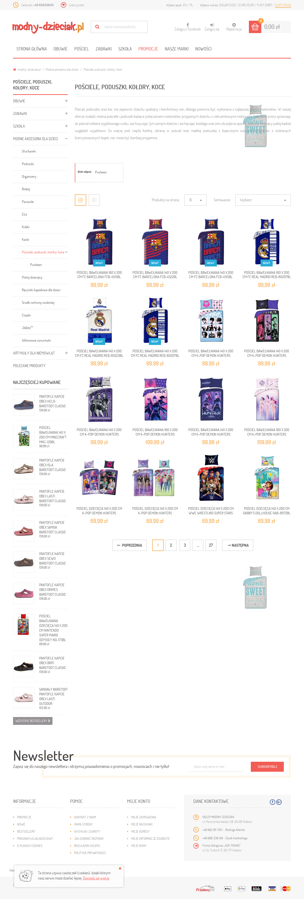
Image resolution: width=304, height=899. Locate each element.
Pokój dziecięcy (32, 277)
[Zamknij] (120, 868)
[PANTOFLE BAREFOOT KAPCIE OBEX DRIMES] (23, 593)
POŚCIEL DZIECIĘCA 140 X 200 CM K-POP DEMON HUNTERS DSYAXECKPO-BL (99, 513)
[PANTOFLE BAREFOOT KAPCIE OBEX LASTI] (23, 500)
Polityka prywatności (90, 852)
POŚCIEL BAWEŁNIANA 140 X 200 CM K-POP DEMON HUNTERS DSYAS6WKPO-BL (266, 355)
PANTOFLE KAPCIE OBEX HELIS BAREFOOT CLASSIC (52, 401)
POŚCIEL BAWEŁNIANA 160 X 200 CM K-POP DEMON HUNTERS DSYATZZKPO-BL (266, 434)
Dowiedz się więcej (96, 877)
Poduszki (28, 163)
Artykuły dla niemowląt (34, 352)
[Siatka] (80, 200)
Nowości (203, 49)
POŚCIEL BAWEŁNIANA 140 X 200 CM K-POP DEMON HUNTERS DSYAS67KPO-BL (210, 355)
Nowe (21, 824)
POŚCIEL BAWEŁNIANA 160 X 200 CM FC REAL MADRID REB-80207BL (266, 274)
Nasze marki (177, 49)
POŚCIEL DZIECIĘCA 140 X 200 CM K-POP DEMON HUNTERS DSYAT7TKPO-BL (155, 513)
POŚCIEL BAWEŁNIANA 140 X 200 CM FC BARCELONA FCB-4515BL (210, 274)
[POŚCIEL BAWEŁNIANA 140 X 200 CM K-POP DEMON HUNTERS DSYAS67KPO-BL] (210, 320)
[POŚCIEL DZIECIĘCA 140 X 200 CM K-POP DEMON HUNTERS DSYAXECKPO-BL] (99, 478)
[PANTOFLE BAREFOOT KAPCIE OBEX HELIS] (23, 405)
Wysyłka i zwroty (87, 831)
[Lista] (94, 200)
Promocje (148, 49)
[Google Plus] (279, 802)
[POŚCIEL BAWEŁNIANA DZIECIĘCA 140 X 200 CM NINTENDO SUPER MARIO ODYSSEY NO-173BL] (23, 624)
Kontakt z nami (85, 817)
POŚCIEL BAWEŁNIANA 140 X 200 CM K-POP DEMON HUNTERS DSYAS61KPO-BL (99, 434)
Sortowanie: (222, 199)
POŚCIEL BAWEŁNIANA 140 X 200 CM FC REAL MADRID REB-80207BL (155, 353)
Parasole (28, 201)
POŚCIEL (81, 49)
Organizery (29, 176)
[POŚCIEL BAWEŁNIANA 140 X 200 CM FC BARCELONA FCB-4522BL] (155, 242)
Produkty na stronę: (166, 199)
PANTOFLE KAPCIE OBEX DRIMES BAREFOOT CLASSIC (52, 589)
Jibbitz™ (27, 327)
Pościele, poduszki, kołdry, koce (43, 252)
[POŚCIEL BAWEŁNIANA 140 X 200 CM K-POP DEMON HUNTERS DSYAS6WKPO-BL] (266, 320)
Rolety (26, 189)
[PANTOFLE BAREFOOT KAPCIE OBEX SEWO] (23, 562)
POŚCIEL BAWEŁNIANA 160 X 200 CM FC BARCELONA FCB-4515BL (99, 274)
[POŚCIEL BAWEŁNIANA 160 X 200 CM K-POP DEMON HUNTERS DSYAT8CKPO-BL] (155, 399)
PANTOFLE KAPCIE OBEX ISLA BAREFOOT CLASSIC (52, 465)
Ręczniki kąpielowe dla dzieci (41, 289)
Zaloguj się (211, 28)
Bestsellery (26, 831)
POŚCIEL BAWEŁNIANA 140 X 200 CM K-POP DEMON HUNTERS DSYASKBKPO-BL (210, 434)
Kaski (25, 239)
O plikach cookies (30, 845)
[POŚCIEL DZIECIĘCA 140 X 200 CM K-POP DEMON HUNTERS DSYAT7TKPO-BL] (155, 478)
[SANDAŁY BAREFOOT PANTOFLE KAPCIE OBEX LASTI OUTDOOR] (23, 697)
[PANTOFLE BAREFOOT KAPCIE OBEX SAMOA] (23, 531)
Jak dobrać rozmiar (88, 838)
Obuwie (60, 49)
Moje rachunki (141, 824)
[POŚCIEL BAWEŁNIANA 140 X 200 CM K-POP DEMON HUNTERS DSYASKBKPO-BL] (210, 399)
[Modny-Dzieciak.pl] (48, 28)
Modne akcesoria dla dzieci (62, 69)
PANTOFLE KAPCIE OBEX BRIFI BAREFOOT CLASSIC (52, 663)
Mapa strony (83, 824)
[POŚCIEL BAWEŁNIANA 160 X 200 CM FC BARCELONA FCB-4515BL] (99, 242)
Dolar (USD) (228, 5)
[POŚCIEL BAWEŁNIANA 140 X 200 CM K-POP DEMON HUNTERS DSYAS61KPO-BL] (99, 399)
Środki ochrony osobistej (38, 302)
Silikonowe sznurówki (36, 340)
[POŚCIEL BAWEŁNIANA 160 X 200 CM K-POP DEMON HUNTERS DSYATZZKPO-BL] (266, 399)
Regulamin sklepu (87, 845)
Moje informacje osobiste (150, 838)
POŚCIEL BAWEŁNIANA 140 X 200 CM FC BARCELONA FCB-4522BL (155, 274)
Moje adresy (140, 831)
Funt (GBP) (265, 5)
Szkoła (125, 49)
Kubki (25, 226)
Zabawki (104, 49)
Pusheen (36, 264)
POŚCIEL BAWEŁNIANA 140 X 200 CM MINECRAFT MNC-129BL (52, 434)
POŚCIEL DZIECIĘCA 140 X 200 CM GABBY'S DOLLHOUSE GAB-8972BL (266, 510)
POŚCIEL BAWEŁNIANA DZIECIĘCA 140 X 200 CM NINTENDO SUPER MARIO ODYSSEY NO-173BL (53, 628)
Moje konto (138, 801)
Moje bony (139, 845)
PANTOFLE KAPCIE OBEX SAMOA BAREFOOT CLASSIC (52, 527)
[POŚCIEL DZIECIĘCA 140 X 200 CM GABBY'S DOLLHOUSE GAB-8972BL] (266, 478)
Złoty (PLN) (283, 5)
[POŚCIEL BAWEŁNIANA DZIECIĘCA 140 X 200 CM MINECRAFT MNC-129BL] (23, 436)
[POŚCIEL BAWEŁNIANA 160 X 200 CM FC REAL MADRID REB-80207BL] (266, 242)
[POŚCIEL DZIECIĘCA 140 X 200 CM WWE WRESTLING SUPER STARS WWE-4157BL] (210, 478)
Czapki (26, 315)
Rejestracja (234, 28)
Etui (24, 214)
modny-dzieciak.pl (29, 69)
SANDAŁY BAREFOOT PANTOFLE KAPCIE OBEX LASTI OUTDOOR (53, 696)
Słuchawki (29, 151)
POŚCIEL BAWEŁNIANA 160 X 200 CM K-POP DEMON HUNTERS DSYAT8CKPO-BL (155, 434)
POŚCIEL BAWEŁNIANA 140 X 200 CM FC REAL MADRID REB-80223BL (99, 353)
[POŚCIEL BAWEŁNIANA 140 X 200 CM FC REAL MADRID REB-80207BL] (155, 320)
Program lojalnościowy (35, 838)
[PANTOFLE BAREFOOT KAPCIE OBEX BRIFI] (23, 666)
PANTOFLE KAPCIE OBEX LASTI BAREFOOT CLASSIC (52, 496)
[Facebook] (272, 802)
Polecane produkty (29, 365)
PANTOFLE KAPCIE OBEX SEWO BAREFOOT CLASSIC (52, 558)
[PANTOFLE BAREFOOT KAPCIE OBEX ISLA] (23, 468)
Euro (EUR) (247, 5)
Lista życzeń (76, 5)
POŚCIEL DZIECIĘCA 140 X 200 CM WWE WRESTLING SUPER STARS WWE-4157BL (211, 513)
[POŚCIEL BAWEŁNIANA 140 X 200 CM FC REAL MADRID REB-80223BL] (99, 320)
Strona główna (31, 49)
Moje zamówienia (143, 817)
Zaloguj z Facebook (188, 27)
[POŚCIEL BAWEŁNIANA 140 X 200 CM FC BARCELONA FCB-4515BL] (210, 242)
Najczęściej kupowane (37, 382)
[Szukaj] (97, 27)
